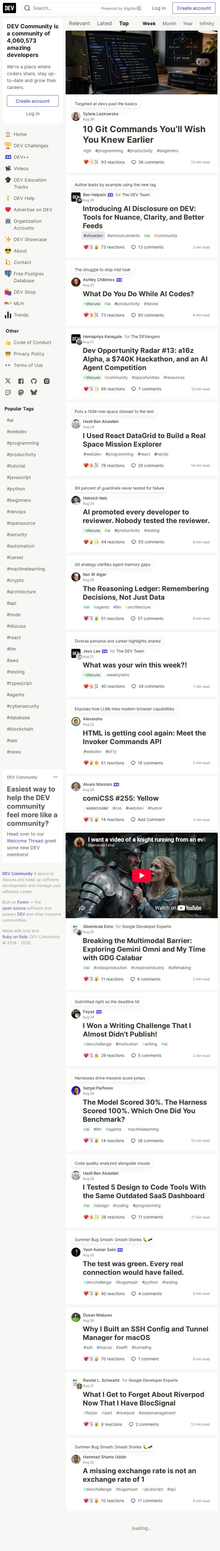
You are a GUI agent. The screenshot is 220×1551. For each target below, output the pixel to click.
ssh (88, 1347)
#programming (23, 443)
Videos (21, 168)
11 (150, 1216)
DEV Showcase (30, 239)
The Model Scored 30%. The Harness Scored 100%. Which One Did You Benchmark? (145, 1111)
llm (117, 607)
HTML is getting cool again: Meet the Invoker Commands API (144, 737)
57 (150, 618)
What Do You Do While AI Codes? (138, 294)
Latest (104, 23)
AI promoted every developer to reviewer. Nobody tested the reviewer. (146, 516)
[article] (142, 93)
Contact (22, 262)
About (20, 251)
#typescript (19, 683)
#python (16, 489)
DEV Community (17, 873)
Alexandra (92, 718)
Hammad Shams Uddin (104, 1456)
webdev (92, 454)
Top (124, 23)
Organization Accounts (28, 224)
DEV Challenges (31, 145)
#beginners (19, 500)
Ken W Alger (94, 574)
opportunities (145, 377)
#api (11, 603)
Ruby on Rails (15, 936)
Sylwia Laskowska (100, 113)
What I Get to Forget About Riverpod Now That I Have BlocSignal (143, 1398)
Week (149, 23)
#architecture (21, 591)
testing (152, 530)
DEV (21, 914)
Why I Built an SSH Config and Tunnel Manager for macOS (146, 1333)
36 (151, 162)
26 (150, 1140)
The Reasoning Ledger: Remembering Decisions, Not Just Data (146, 592)
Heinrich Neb (95, 498)
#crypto (15, 580)
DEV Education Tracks (30, 183)
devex (151, 303)
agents (101, 607)
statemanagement (157, 1412)
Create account (194, 8)
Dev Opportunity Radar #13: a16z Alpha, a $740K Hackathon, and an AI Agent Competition (145, 359)
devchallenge (97, 1043)
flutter (90, 1412)
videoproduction (110, 967)
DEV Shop (25, 292)
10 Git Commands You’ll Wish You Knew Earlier (144, 134)
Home (20, 134)
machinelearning (142, 1129)
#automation (20, 546)
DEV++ (21, 157)
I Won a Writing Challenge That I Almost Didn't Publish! (137, 1029)
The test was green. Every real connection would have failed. (133, 1268)
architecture (138, 607)
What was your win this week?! (135, 665)
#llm (11, 649)
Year (188, 23)
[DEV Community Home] (9, 8)
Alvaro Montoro (98, 784)
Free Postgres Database (29, 277)
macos (104, 1347)
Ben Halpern (95, 194)
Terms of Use (28, 365)
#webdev (17, 431)
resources (174, 377)
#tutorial (16, 466)
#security (17, 534)
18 (150, 762)
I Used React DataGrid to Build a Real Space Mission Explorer (144, 440)
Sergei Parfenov (98, 1087)
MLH (19, 303)
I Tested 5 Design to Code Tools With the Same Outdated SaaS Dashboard (144, 1191)
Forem (23, 902)
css (117, 808)
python (150, 1282)
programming (109, 150)
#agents (15, 694)
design (101, 1205)
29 (151, 465)
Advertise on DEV (33, 209)
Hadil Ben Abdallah (101, 421)
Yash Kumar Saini (100, 1249)
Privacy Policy (29, 354)
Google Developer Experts (146, 926)
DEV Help (24, 198)
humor (155, 808)
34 (151, 686)
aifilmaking (179, 967)
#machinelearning (26, 569)
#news (14, 752)
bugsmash (127, 1282)
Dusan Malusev (97, 1315)
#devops (16, 511)
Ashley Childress (99, 279)
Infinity (207, 23)
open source (13, 908)
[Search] (27, 8)
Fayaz (89, 1011)
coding (121, 1205)
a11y (111, 751)
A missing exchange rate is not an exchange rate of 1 (139, 1475)
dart (107, 1412)
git (87, 150)
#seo (12, 740)
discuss (92, 303)
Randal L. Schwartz (101, 1380)
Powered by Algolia (119, 8)
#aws (12, 660)
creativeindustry (147, 967)
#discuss (16, 626)
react (144, 454)
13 (150, 246)
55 (151, 541)
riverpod (125, 1412)
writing (149, 1043)
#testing (16, 672)
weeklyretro (117, 674)
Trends (21, 315)
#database (18, 717)
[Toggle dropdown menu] (55, 777)
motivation (127, 1043)
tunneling (142, 1347)
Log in (159, 8)
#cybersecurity (23, 706)
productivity (140, 150)
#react (14, 637)
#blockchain (20, 729)
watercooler (96, 808)
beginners (167, 150)
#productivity (21, 454)
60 (151, 315)
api (171, 1489)
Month (169, 23)
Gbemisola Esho (98, 926)
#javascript (19, 477)
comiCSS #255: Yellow (121, 798)
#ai (10, 420)
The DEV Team (136, 194)
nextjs (161, 454)
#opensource (21, 523)
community (165, 235)
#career (15, 557)
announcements (123, 235)
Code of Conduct (33, 342)
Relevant (79, 23)
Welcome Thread (25, 841)
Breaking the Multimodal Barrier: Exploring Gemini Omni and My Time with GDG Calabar (144, 949)
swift (121, 1347)
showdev (93, 235)
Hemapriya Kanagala (102, 336)
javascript (152, 1489)
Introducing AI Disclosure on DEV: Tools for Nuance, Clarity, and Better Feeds (143, 217)
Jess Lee (92, 651)
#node (14, 614)
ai (147, 235)
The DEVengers (145, 336)
